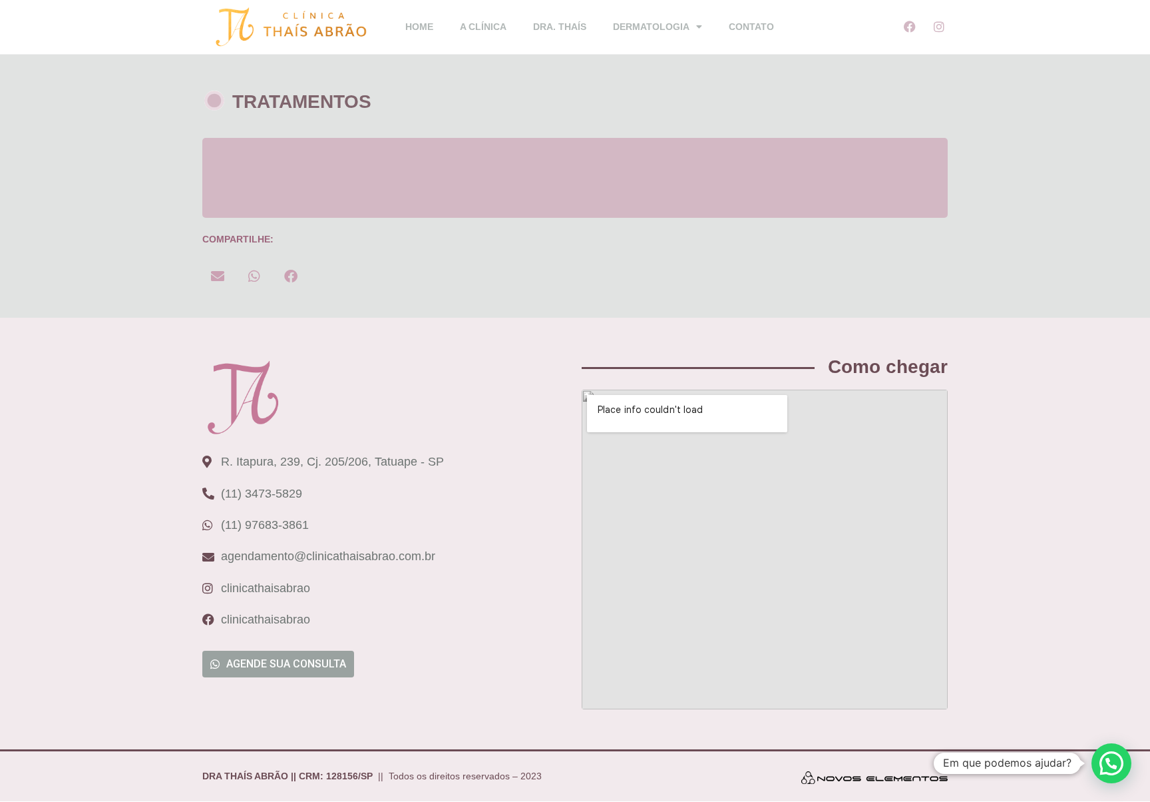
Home (419, 26)
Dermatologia (651, 26)
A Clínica (483, 26)
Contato (751, 26)
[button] (217, 276)
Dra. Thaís (559, 26)
